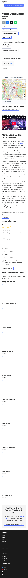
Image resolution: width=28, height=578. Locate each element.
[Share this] (7, 22)
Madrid (4, 18)
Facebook (4, 558)
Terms (3, 537)
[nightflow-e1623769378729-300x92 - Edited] (4, 2)
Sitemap (4, 541)
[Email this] (4, 22)
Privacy (3, 539)
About (3, 535)
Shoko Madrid (6, 471)
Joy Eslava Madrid (7, 495)
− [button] (24, 96)
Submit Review (7, 268)
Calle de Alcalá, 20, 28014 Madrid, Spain (14, 77)
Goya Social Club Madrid (8, 447)
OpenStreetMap (19, 99)
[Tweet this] (11, 22)
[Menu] (26, 1)
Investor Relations (6, 550)
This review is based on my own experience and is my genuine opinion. (14, 262)
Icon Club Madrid (6, 327)
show (11, 63)
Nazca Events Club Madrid (9, 303)
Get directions (8, 101)
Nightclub (5, 16)
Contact (4, 556)
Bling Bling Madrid (7, 375)
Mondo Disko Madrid (9, 73)
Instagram (4, 560)
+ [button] (24, 94)
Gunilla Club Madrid (7, 351)
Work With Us (5, 548)
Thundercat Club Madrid (8, 399)
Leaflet (14, 99)
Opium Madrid (6, 423)
